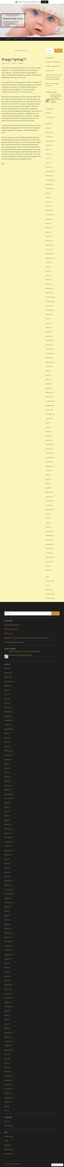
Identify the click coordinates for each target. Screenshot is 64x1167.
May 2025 (48, 128)
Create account (50, 581)
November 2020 (50, 301)
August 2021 (49, 262)
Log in (47, 585)
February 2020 (50, 340)
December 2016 (50, 501)
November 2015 (50, 549)
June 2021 (48, 271)
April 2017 (48, 488)
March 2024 (49, 167)
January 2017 (49, 497)
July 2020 (48, 319)
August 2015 (49, 562)
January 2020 (49, 345)
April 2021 (48, 280)
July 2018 (48, 423)
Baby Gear (49, 113)
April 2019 (48, 384)
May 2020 (48, 327)
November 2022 (50, 215)
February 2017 (50, 492)
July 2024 (48, 150)
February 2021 (50, 288)
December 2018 (50, 401)
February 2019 (50, 392)
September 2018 (50, 414)
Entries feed (49, 590)
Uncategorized (50, 117)
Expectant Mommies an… (16, 651)
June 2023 (48, 197)
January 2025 (49, 132)
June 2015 (48, 570)
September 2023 (50, 189)
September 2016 (50, 510)
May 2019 (48, 379)
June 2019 (48, 375)
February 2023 (50, 210)
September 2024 (50, 141)
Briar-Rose (53, 99)
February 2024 (50, 171)
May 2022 (48, 232)
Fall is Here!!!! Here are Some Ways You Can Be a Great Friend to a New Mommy (54, 77)
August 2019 (49, 366)
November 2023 (50, 180)
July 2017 (48, 475)
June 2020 (48, 323)
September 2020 (50, 310)
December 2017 (50, 453)
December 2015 (50, 544)
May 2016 (48, 523)
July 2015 (48, 566)
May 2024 (48, 158)
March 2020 (49, 336)
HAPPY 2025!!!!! (50, 71)
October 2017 (49, 462)
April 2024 (49, 163)
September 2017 (50, 466)
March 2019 (49, 388)
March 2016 (49, 531)
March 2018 (49, 440)
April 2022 (49, 236)
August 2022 (49, 219)
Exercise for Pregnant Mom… (55, 97)
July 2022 (48, 223)
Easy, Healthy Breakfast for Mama (13, 642)
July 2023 (48, 193)
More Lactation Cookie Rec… (25, 655)
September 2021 (50, 258)
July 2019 (48, 371)
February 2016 (50, 536)
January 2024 (49, 176)
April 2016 (48, 527)
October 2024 (49, 137)
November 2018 (50, 405)
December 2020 (50, 297)
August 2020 (49, 314)
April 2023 (49, 206)
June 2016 (48, 518)
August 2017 (49, 470)
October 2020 (49, 306)
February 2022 (50, 245)
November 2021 (50, 254)
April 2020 (49, 332)
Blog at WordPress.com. (12, 1164)
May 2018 (48, 431)
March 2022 (49, 241)
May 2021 (48, 275)
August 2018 (49, 418)
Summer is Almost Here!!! (53, 66)
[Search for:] (31, 613)
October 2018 (49, 410)
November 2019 (50, 353)
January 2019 (49, 397)
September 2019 (50, 362)
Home (8, 39)
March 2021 (49, 284)
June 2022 (48, 228)
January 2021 (49, 293)
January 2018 (49, 449)
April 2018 (48, 436)
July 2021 (48, 267)
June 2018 (48, 427)
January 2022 (49, 249)
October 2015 (49, 553)
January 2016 (49, 540)
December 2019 (50, 349)
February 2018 (50, 444)
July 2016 (48, 514)
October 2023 (49, 184)
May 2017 (48, 483)
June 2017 (48, 479)
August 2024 (49, 145)
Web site (23, 39)
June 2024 (48, 154)
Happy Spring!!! (14, 59)
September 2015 (50, 557)
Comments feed (50, 594)
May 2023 (48, 202)
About (15, 39)
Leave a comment (17, 63)
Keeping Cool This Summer (53, 62)
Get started (44, 2)
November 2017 (50, 457)
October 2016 (49, 505)
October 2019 (49, 358)
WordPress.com (50, 598)
